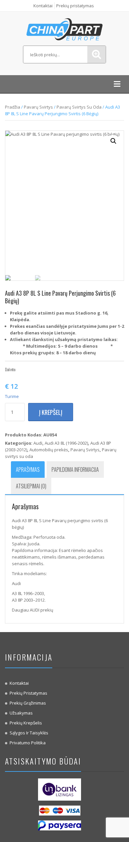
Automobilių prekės (48, 450)
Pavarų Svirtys (38, 107)
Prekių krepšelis (26, 723)
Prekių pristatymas (75, 6)
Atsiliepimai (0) (31, 486)
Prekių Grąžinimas (28, 703)
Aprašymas (28, 469)
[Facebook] (22, 369)
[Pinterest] (42, 369)
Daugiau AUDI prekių (32, 610)
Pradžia (12, 107)
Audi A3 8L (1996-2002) (66, 443)
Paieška (96, 54)
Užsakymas (21, 713)
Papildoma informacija (75, 469)
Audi (37, 443)
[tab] (28, 469)
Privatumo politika (28, 743)
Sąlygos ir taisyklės (29, 733)
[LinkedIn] (52, 369)
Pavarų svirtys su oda (79, 107)
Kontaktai (43, 6)
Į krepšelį (50, 412)
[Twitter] (32, 369)
